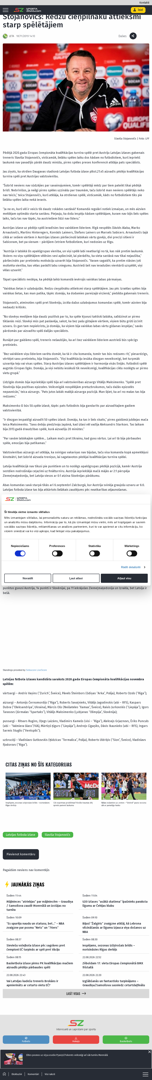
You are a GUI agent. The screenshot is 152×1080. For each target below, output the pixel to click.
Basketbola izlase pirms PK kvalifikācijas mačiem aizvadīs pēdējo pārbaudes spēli (39, 965)
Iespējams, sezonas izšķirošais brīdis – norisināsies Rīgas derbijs (27, 804)
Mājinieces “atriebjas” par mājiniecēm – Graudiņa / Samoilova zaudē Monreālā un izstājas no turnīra (39, 906)
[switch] (57, 553)
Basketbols (126, 1041)
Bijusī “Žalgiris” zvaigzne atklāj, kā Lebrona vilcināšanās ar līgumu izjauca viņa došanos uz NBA (114, 928)
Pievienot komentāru (20, 854)
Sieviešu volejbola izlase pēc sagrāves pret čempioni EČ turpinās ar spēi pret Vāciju (35, 947)
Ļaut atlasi (76, 578)
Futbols (26, 1041)
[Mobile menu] (6, 10)
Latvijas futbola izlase (20, 835)
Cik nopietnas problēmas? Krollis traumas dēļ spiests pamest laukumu (73, 804)
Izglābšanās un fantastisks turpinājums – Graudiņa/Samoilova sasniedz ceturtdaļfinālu (113, 983)
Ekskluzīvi (16, 1074)
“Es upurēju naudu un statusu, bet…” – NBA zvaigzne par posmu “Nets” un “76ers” (35, 925)
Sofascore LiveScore (36, 670)
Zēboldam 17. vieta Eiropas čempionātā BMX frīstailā (112, 965)
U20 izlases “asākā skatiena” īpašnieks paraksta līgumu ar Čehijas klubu (115, 903)
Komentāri (33, 1074)
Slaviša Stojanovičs (57, 835)
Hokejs (76, 1041)
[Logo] (27, 10)
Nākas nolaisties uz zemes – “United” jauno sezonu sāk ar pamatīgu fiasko (123, 804)
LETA (11, 36)
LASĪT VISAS (73, 993)
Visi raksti (50, 1074)
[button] (142, 783)
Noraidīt (28, 578)
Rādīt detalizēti (131, 567)
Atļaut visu (124, 578)
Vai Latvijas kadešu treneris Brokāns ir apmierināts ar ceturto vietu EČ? (32, 983)
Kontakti (144, 2)
